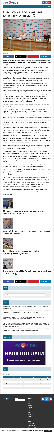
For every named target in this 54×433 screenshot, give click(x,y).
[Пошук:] (25, 294)
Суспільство (30, 414)
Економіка (30, 402)
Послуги (29, 420)
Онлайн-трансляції (32, 427)
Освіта (29, 409)
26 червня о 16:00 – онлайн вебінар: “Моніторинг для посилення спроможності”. (21, 330)
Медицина (30, 407)
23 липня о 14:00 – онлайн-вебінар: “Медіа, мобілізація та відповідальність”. (20, 313)
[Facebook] (43, 2)
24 (33, 385)
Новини (29, 400)
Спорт (29, 412)
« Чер (4, 390)
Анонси (5, 302)
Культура (30, 405)
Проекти (29, 421)
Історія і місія (31, 423)
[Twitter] (46, 2)
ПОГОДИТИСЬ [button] (48, 430)
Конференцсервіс (31, 425)
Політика (30, 411)
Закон (29, 403)
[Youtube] (49, 2)
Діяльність (30, 418)
